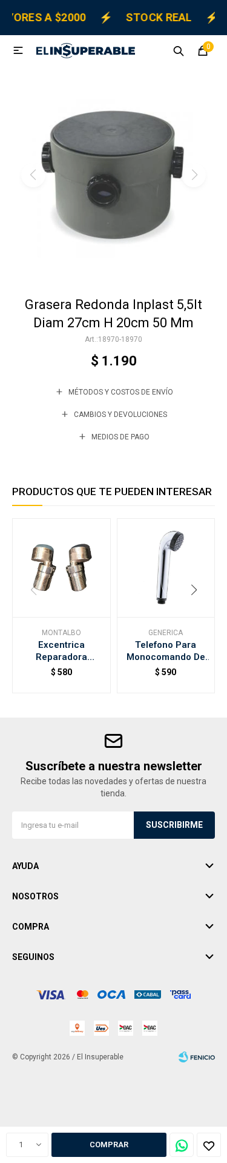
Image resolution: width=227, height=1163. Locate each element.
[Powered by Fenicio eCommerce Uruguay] (197, 1057)
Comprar (109, 1144)
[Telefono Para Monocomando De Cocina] (166, 567)
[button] (178, 50)
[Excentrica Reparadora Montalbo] (61, 567)
